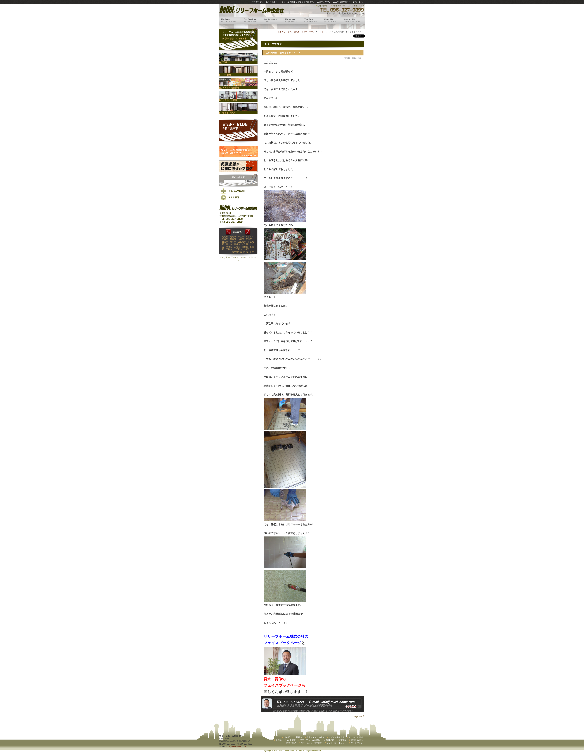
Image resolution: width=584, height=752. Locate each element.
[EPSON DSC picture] (285, 221)
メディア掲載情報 (336, 737)
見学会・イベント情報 (286, 740)
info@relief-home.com (236, 746)
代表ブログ (291, 743)
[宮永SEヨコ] (285, 674)
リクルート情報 (356, 737)
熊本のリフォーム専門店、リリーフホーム (296, 32)
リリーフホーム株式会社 (251, 9)
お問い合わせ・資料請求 (311, 743)
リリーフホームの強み (310, 740)
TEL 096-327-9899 (341, 10)
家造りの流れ (357, 740)
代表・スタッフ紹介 (315, 737)
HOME (287, 737)
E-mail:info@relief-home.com (345, 13)
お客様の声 (329, 740)
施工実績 (342, 740)
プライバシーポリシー (336, 743)
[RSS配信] (238, 199)
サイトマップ (357, 743)
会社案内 (298, 737)
